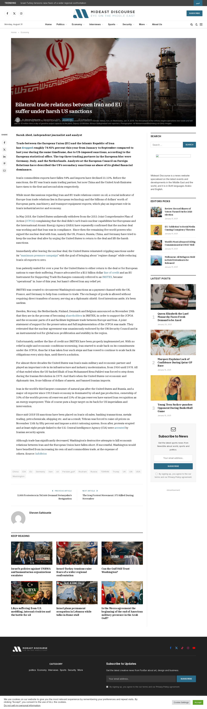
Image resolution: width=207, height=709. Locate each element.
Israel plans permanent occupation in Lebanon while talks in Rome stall (74, 611)
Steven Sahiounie (40, 512)
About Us (157, 24)
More (142, 24)
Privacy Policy (174, 477)
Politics (60, 24)
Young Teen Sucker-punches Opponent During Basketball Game (175, 408)
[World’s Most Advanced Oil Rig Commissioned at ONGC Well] (156, 245)
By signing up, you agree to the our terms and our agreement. (144, 687)
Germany (40, 471)
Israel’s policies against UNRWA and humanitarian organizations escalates (31, 572)
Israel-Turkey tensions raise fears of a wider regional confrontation (53, 3)
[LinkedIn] (4, 156)
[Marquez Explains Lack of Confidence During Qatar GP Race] (173, 342)
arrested (119, 427)
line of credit (111, 272)
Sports (111, 24)
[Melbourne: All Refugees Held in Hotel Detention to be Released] (156, 260)
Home (48, 24)
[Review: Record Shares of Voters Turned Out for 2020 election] (156, 212)
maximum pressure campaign (39, 255)
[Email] (4, 170)
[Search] (191, 24)
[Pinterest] (4, 163)
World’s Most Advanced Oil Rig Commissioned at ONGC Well (180, 243)
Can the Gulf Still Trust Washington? (115, 570)
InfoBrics (41, 453)
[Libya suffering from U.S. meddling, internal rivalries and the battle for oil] (31, 592)
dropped (27, 147)
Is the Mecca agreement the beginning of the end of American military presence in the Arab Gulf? (122, 613)
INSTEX (107, 277)
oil (57, 471)
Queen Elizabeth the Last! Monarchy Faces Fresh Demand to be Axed (173, 317)
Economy (77, 24)
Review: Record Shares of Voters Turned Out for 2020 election (178, 211)
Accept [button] (198, 702)
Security (127, 24)
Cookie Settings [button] (181, 702)
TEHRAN (105, 471)
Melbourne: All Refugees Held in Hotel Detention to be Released (180, 260)
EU (31, 471)
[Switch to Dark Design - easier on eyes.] (196, 24)
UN (130, 471)
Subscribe (194, 13)
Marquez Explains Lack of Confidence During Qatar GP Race (175, 362)
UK (124, 471)
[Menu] (201, 24)
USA (138, 471)
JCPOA (30, 221)
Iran (51, 471)
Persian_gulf (68, 471)
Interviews (95, 24)
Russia (94, 471)
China (15, 471)
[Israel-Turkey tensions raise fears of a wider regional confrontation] (77, 553)
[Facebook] (4, 142)
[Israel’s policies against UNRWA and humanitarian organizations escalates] (31, 553)
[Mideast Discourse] (103, 13)
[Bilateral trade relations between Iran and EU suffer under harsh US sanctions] (103, 82)
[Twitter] (4, 149)
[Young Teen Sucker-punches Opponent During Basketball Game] (173, 388)
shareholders (74, 315)
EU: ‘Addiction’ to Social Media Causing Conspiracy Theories (180, 228)
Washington (18, 476)
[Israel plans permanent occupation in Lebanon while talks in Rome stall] (77, 592)
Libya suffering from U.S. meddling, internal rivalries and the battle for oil (30, 611)
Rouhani (83, 471)
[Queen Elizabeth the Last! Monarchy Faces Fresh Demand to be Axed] (173, 297)
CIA (24, 471)
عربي (198, 3)
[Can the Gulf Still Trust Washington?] (122, 553)
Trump (116, 471)
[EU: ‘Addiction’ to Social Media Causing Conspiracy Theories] (156, 230)
